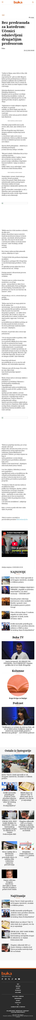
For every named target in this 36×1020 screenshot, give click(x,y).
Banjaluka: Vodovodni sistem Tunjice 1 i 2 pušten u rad (26, 847)
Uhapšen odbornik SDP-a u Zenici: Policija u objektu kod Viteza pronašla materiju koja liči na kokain (26, 817)
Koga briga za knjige (18, 688)
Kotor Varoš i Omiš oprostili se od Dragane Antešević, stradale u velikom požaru (22, 569)
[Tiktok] (12, 973)
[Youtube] (19, 973)
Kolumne (18, 660)
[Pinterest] (6, 64)
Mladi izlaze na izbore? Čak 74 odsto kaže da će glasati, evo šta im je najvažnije (26, 787)
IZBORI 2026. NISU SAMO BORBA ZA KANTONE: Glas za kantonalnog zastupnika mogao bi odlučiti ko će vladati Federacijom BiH (9, 818)
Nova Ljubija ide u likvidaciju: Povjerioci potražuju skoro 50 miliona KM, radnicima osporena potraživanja (9, 850)
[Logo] (18, 2)
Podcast (18, 692)
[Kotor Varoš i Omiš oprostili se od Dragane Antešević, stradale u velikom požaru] (6, 570)
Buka (3, 48)
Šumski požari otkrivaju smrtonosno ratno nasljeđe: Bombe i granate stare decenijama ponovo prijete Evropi (21, 592)
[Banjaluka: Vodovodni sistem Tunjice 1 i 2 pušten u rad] (26, 838)
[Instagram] (5, 973)
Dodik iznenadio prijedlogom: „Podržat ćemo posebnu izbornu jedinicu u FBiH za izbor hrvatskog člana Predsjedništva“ (22, 616)
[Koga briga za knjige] (18, 675)
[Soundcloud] (15, 973)
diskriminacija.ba (22, 519)
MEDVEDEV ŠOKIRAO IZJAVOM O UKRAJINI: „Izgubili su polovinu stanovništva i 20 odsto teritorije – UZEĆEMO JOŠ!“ (22, 580)
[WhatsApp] (6, 68)
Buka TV (18, 626)
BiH (3, 15)
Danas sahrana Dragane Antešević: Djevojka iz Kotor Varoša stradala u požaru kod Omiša (9, 877)
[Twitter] (9, 973)
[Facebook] (6, 56)
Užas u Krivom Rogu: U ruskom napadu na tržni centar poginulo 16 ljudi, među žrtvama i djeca (22, 605)
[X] (6, 60)
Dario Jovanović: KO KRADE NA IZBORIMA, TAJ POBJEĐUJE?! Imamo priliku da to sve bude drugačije (18, 653)
